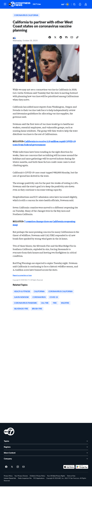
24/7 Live (37, 4)
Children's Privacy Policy (37, 476)
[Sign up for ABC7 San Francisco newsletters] (23, 466)
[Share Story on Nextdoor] (66, 37)
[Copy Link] (77, 37)
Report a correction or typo (22, 275)
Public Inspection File (25, 478)
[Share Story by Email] (72, 37)
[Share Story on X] (55, 37)
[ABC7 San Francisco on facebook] (6, 466)
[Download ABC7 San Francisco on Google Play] (82, 467)
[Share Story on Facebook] (50, 37)
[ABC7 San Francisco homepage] (19, 4)
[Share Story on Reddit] (61, 37)
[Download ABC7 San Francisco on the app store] (69, 467)
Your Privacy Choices (21, 476)
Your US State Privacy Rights (56, 476)
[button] (5, 4)
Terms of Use (71, 476)
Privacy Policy (8, 476)
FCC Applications (38, 478)
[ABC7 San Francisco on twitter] (12, 466)
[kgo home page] (9, 431)
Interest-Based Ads (10, 478)
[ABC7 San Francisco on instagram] (17, 466)
